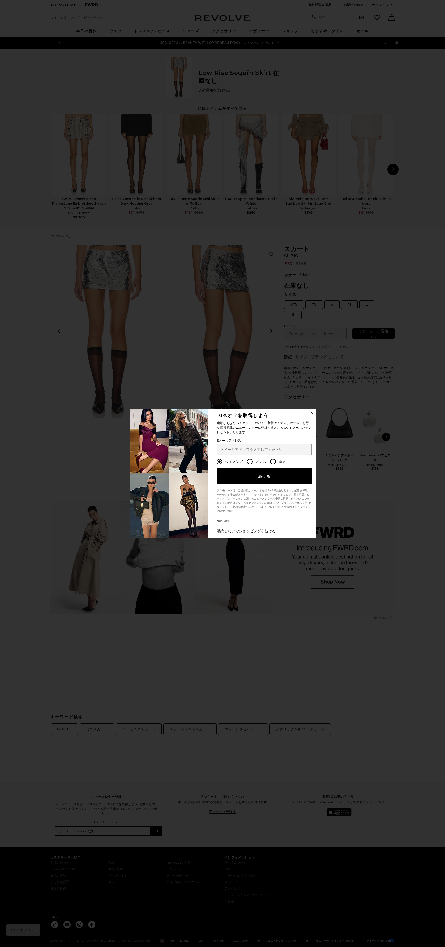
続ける (264, 476)
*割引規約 (223, 520)
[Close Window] (311, 413)
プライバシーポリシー (294, 502)
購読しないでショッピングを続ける (246, 531)
